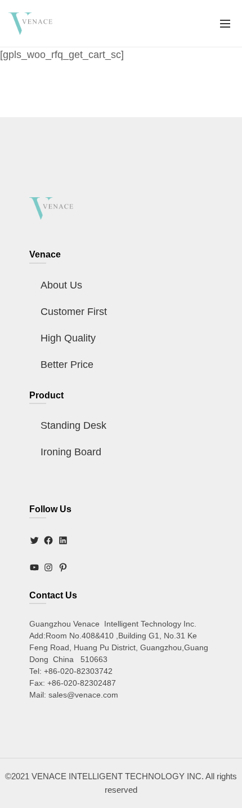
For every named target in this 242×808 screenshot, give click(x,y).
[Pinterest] (63, 567)
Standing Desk (73, 425)
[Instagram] (48, 567)
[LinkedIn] (63, 540)
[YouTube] (34, 567)
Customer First (74, 311)
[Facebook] (48, 540)
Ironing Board (71, 452)
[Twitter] (34, 540)
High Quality (68, 338)
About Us (61, 285)
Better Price (67, 364)
